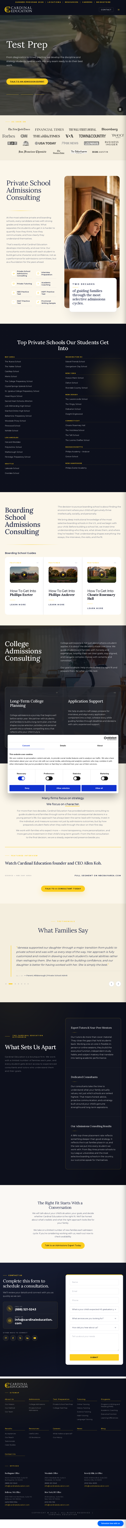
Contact (106, 10)
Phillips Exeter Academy (76, 468)
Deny (27, 788)
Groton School (71, 456)
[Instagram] (6, 1342)
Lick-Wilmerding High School (18, 406)
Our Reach (9, 1442)
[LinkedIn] (27, 1342)
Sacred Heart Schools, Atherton (18, 401)
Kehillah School (11, 431)
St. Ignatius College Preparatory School (22, 391)
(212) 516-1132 (50, 1506)
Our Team (9, 1416)
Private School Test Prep (63, 1409)
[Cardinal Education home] (18, 10)
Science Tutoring (84, 1416)
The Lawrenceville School (76, 399)
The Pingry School (73, 404)
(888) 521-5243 (11, 1487)
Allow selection (63, 788)
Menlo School (11, 376)
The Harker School (13, 366)
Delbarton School (73, 409)
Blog (103, 1433)
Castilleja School (12, 371)
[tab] (6, 988)
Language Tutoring (84, 1424)
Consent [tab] (26, 745)
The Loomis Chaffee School (77, 440)
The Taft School (72, 435)
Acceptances (10, 1438)
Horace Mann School (74, 378)
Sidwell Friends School (75, 362)
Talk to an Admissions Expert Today (63, 1250)
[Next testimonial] (118, 988)
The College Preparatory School (18, 381)
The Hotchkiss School (74, 430)
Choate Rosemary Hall (75, 425)
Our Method (10, 1412)
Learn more (18, 604)
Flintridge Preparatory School (17, 457)
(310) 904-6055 (90, 1487)
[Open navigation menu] (118, 9)
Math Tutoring (82, 1420)
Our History (57, 1442)
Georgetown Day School (76, 366)
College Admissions (37, 1409)
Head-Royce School (13, 396)
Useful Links (33, 1438)
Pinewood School (12, 426)
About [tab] (100, 745)
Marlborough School (14, 452)
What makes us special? (62, 1438)
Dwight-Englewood (74, 414)
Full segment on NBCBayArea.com (98, 875)
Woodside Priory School (15, 421)
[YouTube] (35, 1342)
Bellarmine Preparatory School (18, 416)
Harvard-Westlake (13, 442)
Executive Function (109, 1418)
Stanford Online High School (17, 411)
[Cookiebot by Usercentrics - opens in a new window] (106, 738)
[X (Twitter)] (20, 1342)
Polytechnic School (13, 447)
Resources (72, 2)
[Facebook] (13, 1342)
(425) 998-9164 (11, 1506)
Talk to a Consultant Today (63, 889)
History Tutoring (83, 1412)
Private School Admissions (35, 1413)
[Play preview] (24, 575)
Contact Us (10, 1458)
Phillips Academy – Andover (77, 451)
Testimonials (10, 1445)
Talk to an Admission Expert (27, 81)
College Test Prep (60, 1412)
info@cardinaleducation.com (17, 1490)
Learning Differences (109, 1422)
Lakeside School (12, 468)
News (79, 1433)
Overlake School (12, 473)
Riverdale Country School (76, 388)
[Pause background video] (120, 109)
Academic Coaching (109, 1415)
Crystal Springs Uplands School (18, 386)
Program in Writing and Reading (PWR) (110, 1410)
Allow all (99, 788)
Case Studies (10, 1449)
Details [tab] (63, 745)
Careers (87, 2)
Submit (94, 1362)
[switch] (49, 778)
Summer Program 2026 (29, 2)
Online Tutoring (83, 1409)
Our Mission (9, 1409)
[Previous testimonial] (111, 988)
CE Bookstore (34, 1442)
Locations (54, 2)
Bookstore (103, 2)
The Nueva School (13, 362)
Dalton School (71, 383)
